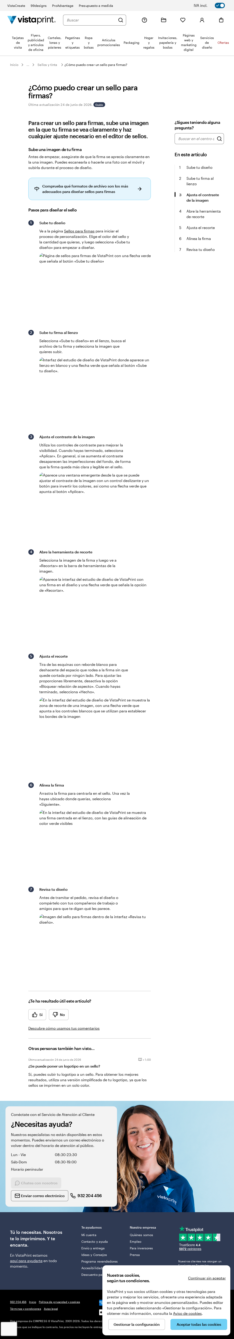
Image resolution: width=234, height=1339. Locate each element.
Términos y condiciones (25, 1308)
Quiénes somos (141, 1235)
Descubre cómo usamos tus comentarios (64, 1028)
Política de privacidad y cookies (59, 1301)
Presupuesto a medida (96, 6)
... (28, 65)
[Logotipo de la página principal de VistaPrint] (31, 20)
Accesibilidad (91, 1268)
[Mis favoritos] (182, 20)
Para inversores (141, 1248)
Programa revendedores (99, 1261)
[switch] (212, 5)
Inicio (14, 65)
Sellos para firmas (79, 231)
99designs (39, 6)
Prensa (135, 1255)
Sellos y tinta (47, 65)
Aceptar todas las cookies (199, 1324)
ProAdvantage (62, 6)
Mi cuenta (88, 1235)
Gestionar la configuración (137, 1324)
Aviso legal (51, 1308)
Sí (41, 1014)
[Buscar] (120, 20)
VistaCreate (16, 6)
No (62, 1014)
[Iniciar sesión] (202, 20)
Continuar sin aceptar (207, 1278)
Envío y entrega (93, 1248)
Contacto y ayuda (94, 1241)
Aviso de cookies (187, 1313)
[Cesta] (221, 20)
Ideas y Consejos (94, 1255)
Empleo (135, 1241)
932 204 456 (18, 1301)
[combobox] (91, 20)
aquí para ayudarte (26, 1260)
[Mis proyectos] (163, 20)
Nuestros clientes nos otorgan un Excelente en (199, 1263)
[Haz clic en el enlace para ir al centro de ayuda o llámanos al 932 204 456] (144, 20)
